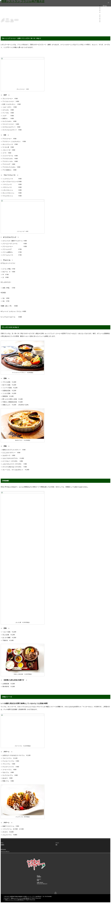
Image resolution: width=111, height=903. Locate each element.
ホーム (105, 5)
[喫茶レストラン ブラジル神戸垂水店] (36, 869)
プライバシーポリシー (5, 851)
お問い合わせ (105, 21)
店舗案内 (105, 7)
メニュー (105, 9)
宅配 (104, 10)
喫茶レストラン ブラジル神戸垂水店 (20, 898)
